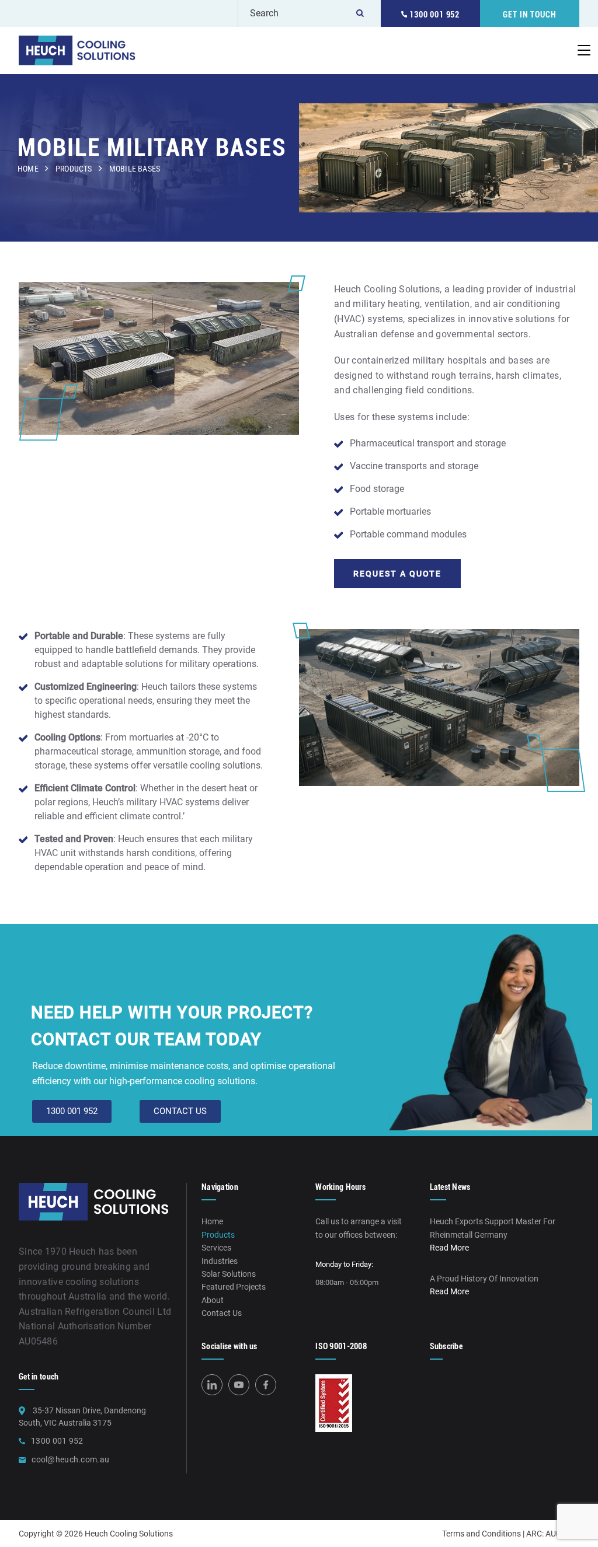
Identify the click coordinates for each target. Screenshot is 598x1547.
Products (73, 169)
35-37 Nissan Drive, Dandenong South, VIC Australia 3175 (82, 1416)
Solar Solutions (228, 1274)
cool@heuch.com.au (70, 1459)
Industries (219, 1261)
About (212, 1300)
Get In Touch (529, 14)
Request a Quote (397, 573)
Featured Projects (233, 1286)
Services (216, 1247)
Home (28, 169)
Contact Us (221, 1313)
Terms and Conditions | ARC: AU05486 (510, 1533)
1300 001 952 (433, 14)
